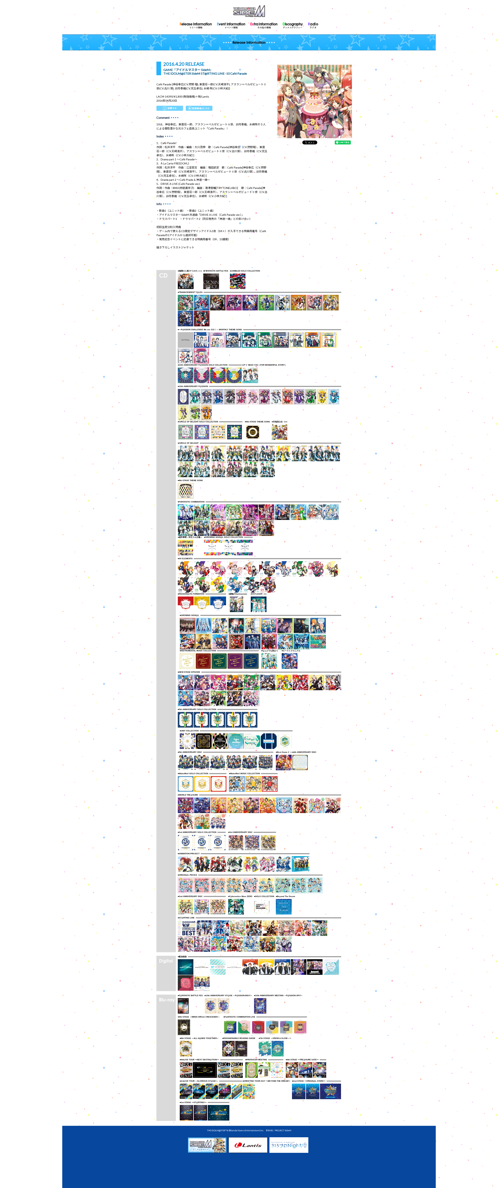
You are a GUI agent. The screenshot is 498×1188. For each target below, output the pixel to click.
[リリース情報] (196, 25)
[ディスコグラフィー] (293, 25)
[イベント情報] (231, 25)
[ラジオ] (313, 25)
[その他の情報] (264, 25)
